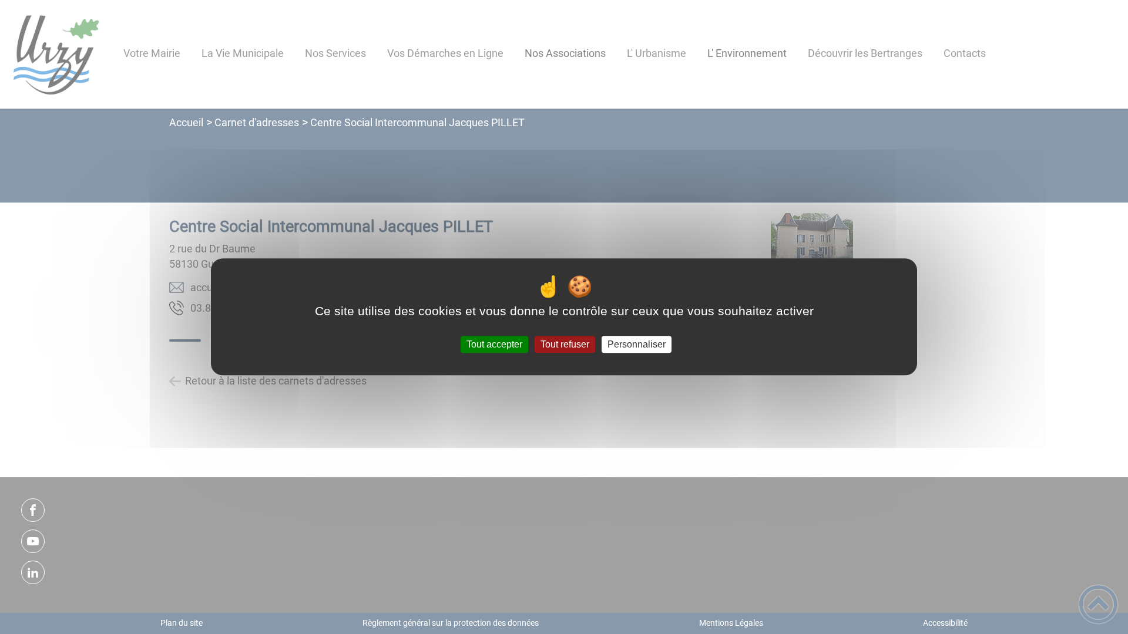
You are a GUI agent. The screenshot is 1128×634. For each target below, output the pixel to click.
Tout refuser (564, 344)
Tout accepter (494, 344)
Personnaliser (636, 344)
